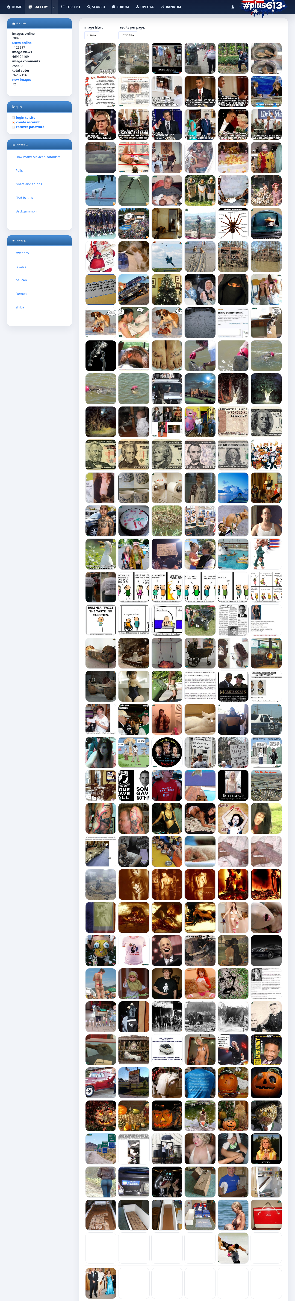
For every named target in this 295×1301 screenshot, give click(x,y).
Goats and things (29, 184)
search (98, 7)
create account (28, 122)
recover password (30, 127)
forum (122, 7)
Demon (21, 293)
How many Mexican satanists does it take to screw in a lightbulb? (39, 157)
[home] (263, 6)
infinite (126, 35)
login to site (25, 117)
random (173, 7)
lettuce (21, 266)
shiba (20, 307)
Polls (19, 170)
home (16, 7)
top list (73, 7)
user (90, 35)
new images (21, 79)
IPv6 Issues (24, 197)
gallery (40, 7)
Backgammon (26, 211)
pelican (21, 280)
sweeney (22, 253)
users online (22, 43)
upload (146, 7)
